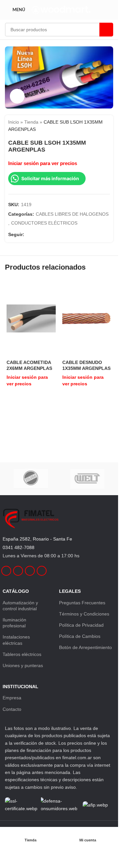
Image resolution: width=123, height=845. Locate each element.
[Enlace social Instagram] (36, 234)
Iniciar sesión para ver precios (42, 163)
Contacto (12, 709)
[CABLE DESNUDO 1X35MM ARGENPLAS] (87, 318)
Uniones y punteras (23, 665)
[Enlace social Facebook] (28, 234)
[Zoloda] (31, 478)
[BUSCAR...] (106, 29)
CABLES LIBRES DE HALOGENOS (72, 214)
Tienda (31, 122)
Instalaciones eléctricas (16, 639)
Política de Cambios (79, 636)
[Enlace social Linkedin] (44, 234)
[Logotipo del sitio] (61, 9)
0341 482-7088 (18, 547)
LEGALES (70, 591)
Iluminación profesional (14, 622)
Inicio (13, 122)
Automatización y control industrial (20, 605)
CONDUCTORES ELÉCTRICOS (44, 223)
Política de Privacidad (81, 625)
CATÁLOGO (16, 591)
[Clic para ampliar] (17, 96)
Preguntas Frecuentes (82, 602)
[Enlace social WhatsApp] (52, 234)
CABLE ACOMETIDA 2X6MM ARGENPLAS (29, 365)
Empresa (12, 697)
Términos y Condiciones (84, 613)
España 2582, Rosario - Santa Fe (37, 539)
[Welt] (87, 478)
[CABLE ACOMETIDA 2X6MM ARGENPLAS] (31, 318)
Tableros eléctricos (22, 654)
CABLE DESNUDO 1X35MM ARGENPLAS (86, 365)
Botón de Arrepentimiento (85, 647)
